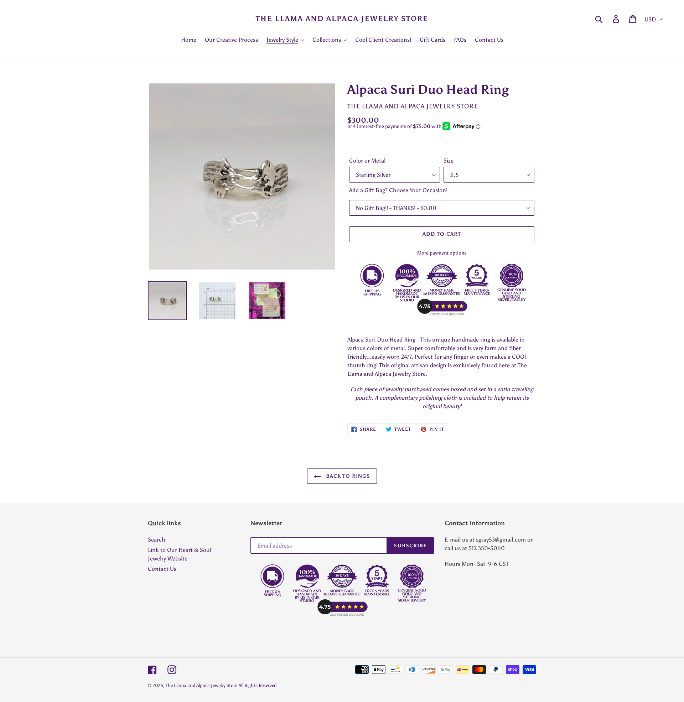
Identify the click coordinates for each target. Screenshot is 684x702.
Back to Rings (347, 476)
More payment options (441, 253)
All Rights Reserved (257, 685)
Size (449, 160)
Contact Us (162, 568)
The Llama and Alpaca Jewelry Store (342, 18)
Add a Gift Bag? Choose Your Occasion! (398, 190)
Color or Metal (367, 160)
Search (156, 539)
